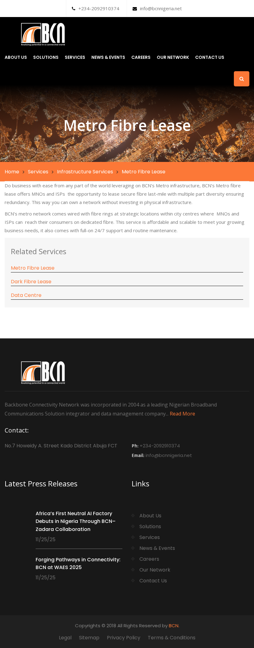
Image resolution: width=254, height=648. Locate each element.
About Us (16, 57)
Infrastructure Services (85, 171)
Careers (141, 57)
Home (12, 171)
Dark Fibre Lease (31, 281)
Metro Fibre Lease (33, 268)
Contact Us (209, 57)
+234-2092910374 (98, 8)
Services (75, 57)
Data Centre (26, 295)
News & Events (108, 57)
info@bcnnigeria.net (161, 8)
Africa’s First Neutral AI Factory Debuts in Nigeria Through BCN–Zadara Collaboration (76, 521)
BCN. (174, 625)
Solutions (46, 57)
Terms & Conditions (171, 637)
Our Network (173, 57)
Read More (182, 413)
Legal (65, 637)
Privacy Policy (123, 637)
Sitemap (89, 637)
